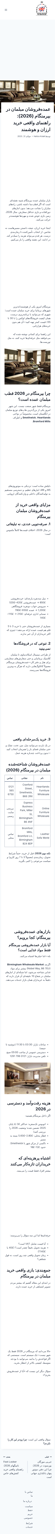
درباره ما (27, 1501)
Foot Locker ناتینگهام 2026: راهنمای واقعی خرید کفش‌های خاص (13, 1465)
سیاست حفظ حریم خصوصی (28, 1512)
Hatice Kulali (39, 136)
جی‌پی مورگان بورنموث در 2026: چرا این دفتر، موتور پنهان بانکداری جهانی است (41, 1467)
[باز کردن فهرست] (6, 10)
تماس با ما (29, 1493)
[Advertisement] (27, 51)
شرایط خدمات (29, 1525)
